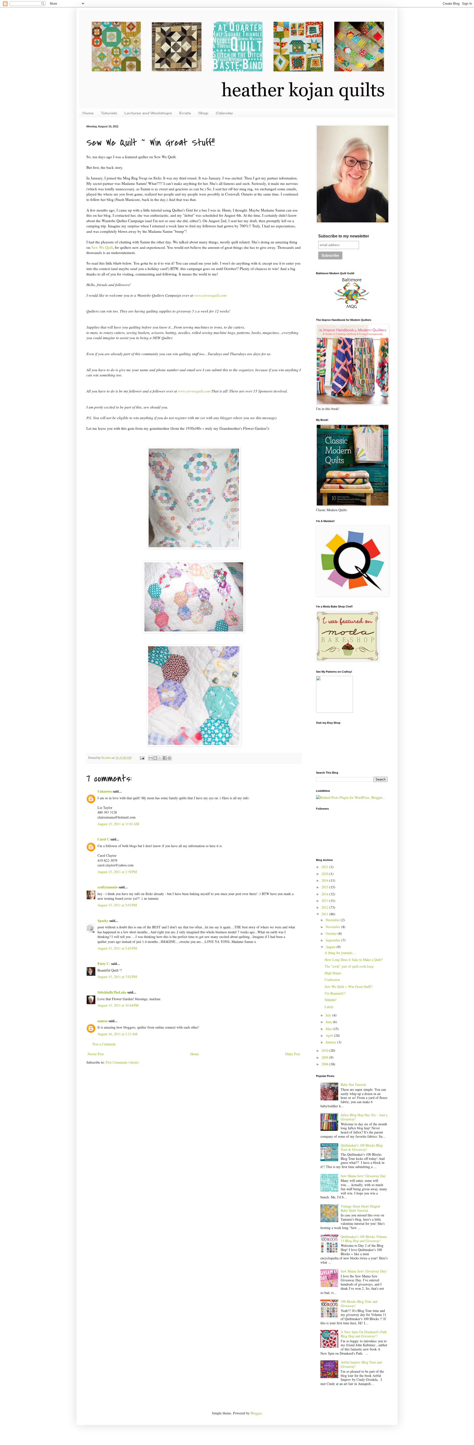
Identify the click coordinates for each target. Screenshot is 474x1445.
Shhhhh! (330, 999)
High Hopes (333, 973)
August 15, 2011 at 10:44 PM (118, 1005)
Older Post (292, 1054)
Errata (185, 113)
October (332, 933)
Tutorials (109, 113)
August (331, 946)
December (333, 920)
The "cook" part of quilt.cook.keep (349, 966)
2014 (325, 894)
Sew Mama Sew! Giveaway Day (363, 1175)
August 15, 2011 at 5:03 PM (117, 905)
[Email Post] (141, 758)
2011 (325, 914)
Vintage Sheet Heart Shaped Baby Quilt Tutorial (360, 1208)
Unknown (105, 791)
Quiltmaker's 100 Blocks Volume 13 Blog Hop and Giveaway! (364, 1238)
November (333, 926)
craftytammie (108, 887)
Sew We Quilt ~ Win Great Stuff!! (349, 986)
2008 (325, 1064)
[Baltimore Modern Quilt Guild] (351, 308)
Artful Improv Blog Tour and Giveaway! (361, 1364)
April (330, 1035)
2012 (325, 907)
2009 (325, 1057)
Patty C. (104, 963)
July (329, 1015)
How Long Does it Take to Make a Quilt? (354, 959)
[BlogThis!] (155, 758)
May (329, 1028)
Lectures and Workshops (148, 113)
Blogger (256, 1413)
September (333, 940)
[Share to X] (160, 758)
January (331, 1042)
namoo (103, 1020)
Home (88, 113)
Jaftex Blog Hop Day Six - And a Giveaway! (364, 1117)
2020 (325, 873)
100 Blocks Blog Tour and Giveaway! (359, 1303)
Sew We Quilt (102, 247)
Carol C (103, 839)
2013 (325, 900)
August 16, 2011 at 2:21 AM (117, 1034)
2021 (325, 866)
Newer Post (96, 1054)
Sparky (103, 920)
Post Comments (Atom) (122, 1062)
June (329, 1021)
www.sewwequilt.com (210, 295)
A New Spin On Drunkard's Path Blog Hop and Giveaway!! (364, 1333)
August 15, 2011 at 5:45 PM (117, 948)
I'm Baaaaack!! (335, 993)
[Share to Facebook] (164, 758)
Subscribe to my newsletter (343, 236)
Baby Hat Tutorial (353, 1084)
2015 (325, 887)
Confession (332, 979)
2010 (325, 1050)
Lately (329, 1006)
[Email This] (150, 758)
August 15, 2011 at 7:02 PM (117, 976)
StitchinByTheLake (112, 992)
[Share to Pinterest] (169, 758)
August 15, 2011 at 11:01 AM (118, 823)
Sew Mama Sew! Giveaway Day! (364, 1271)
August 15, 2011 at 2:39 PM (117, 871)
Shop (203, 113)
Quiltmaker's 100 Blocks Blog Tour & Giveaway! (362, 1147)
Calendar (224, 113)
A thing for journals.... (340, 952)
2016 (325, 880)
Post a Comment (104, 1044)
